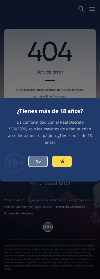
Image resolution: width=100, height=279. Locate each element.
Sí (62, 161)
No (38, 161)
